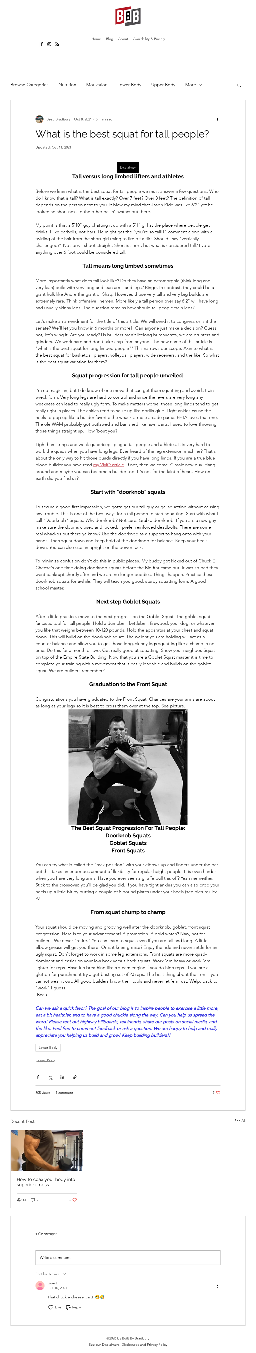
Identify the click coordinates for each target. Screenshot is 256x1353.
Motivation (97, 84)
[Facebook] (41, 44)
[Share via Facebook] (38, 1077)
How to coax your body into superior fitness (46, 1182)
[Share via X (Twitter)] (50, 1077)
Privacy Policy (157, 1344)
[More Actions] (217, 1286)
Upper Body (163, 84)
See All (240, 1120)
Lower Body (129, 84)
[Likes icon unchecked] (51, 1307)
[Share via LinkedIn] (62, 1077)
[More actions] (217, 119)
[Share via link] (74, 1077)
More (190, 84)
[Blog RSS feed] (57, 44)
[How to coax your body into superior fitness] (47, 1150)
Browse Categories (29, 84)
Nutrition (67, 84)
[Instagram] (49, 44)
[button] (239, 85)
